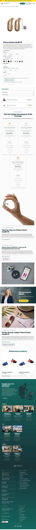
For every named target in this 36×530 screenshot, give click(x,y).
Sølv (15, 70)
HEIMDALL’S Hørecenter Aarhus (8, 493)
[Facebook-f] (15, 526)
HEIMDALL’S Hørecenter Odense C (9, 489)
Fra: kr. (4, 373)
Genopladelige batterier (8, 57)
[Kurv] (32, 3)
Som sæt (11, 54)
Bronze (10, 70)
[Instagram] (18, 526)
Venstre (17, 54)
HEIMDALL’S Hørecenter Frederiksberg (6, 472)
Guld (5, 70)
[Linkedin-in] (20, 526)
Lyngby (9, 389)
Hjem (1, 6)
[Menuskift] (33, 3)
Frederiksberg (4, 389)
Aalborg (12, 390)
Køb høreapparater (8, 6)
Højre (5, 54)
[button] (6, 239)
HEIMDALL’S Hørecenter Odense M (9, 485)
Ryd (3, 76)
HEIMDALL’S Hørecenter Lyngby (8, 476)
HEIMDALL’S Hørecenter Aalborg (8, 497)
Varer (3, 6)
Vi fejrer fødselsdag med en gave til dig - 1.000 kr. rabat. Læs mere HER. (18, 0)
